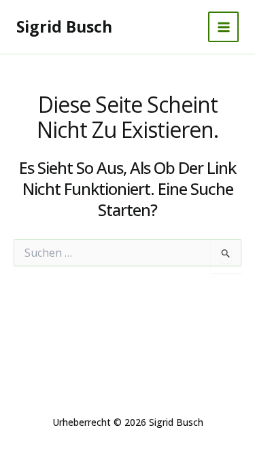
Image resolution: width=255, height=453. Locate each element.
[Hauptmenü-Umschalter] (223, 27)
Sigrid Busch (64, 26)
